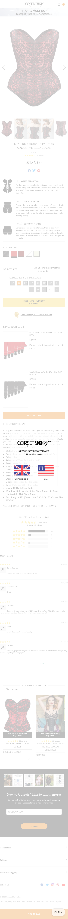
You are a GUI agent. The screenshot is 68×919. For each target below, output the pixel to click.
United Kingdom (22, 479)
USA (45, 479)
